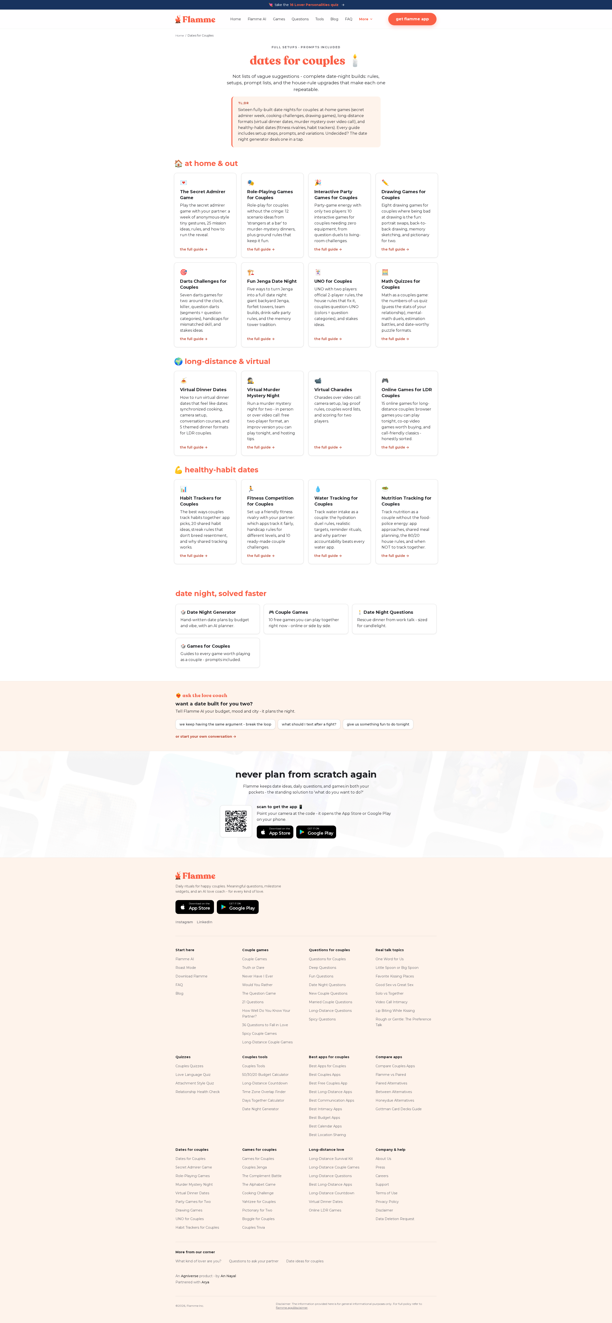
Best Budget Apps (324, 1117)
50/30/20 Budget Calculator (265, 1074)
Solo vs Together (390, 993)
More (363, 19)
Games (279, 19)
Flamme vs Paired (391, 1074)
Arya (205, 1282)
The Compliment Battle (262, 1176)
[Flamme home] (195, 19)
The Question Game (259, 993)
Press (380, 1167)
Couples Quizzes (189, 1066)
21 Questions (252, 1002)
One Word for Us (390, 959)
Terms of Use (387, 1193)
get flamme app (412, 19)
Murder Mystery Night (194, 1184)
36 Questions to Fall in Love (265, 1025)
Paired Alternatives (391, 1083)
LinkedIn (204, 922)
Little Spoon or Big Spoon (397, 968)
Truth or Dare (253, 968)
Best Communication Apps (331, 1100)
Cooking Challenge (258, 1193)
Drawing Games (188, 1210)
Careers (382, 1176)
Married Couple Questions (330, 1002)
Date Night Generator (260, 1109)
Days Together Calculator (263, 1100)
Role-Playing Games (192, 1176)
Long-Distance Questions (330, 1010)
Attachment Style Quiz (194, 1083)
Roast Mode (185, 968)
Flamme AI (257, 19)
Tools (319, 19)
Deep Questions (322, 968)
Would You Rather (257, 985)
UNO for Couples (189, 1219)
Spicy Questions (322, 1019)
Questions (300, 19)
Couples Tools (253, 1066)
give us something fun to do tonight (378, 724)
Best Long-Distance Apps (330, 1092)
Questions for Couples (327, 959)
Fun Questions (321, 976)
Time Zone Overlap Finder (264, 1092)
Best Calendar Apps (325, 1126)
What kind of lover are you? (198, 1261)
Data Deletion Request (395, 1219)
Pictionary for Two (257, 1210)
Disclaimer (384, 1210)
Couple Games (254, 959)
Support (382, 1184)
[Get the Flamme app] (236, 821)
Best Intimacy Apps (325, 1109)
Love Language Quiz (193, 1074)
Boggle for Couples (258, 1219)
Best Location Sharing (327, 1135)
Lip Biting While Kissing (395, 1010)
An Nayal (228, 1276)
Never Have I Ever (257, 976)
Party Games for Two (193, 1202)
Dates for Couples (190, 1159)
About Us (383, 1159)
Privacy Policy (387, 1202)
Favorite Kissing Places (395, 976)
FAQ (348, 19)
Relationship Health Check (197, 1092)
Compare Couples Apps (395, 1066)
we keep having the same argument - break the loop (225, 724)
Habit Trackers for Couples (197, 1227)
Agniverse (189, 1276)
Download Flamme (191, 976)
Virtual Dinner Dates (192, 1193)
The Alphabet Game (259, 1184)
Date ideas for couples (304, 1261)
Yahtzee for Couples (259, 1202)
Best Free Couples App (328, 1083)
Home (235, 19)
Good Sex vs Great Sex (394, 985)
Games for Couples (258, 1159)
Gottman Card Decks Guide (399, 1109)
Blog (334, 19)
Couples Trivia (253, 1227)
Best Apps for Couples (327, 1066)
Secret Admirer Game (193, 1167)
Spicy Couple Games (259, 1033)
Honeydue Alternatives (395, 1100)
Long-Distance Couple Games (267, 1042)
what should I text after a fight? (309, 724)
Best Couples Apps (324, 1074)
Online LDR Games (325, 1210)
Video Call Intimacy (392, 1002)
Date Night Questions (327, 985)
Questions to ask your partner (254, 1261)
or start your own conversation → (205, 736)
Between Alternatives (394, 1092)
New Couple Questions (328, 993)
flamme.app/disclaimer (292, 1307)
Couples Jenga (254, 1167)
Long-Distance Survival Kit (331, 1159)
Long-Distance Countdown (265, 1083)
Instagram (184, 922)
